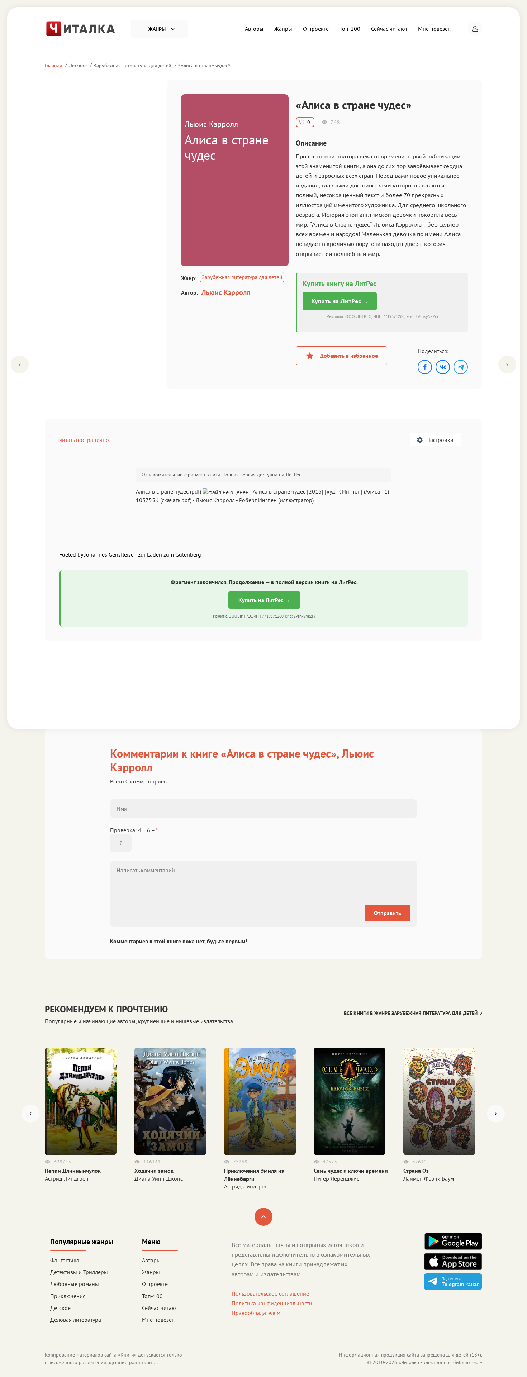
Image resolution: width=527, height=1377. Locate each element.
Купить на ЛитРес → (339, 301)
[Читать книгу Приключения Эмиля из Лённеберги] (260, 1101)
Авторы (254, 28)
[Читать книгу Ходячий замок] (170, 1101)
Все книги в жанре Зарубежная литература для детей (411, 1013)
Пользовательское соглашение (270, 1293)
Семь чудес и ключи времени (351, 1170)
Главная (53, 65)
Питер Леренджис (336, 1178)
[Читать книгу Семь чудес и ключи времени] (349, 1101)
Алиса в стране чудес (204, 65)
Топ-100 (350, 28)
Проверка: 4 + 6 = (134, 830)
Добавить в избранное (349, 355)
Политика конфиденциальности (272, 1303)
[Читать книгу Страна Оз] (439, 1101)
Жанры (283, 28)
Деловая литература (75, 1319)
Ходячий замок (154, 1170)
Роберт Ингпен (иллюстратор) (276, 500)
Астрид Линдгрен (67, 1178)
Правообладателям (256, 1312)
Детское (78, 65)
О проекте (316, 28)
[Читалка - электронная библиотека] (81, 28)
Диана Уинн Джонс (158, 1178)
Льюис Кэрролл (225, 292)
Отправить (387, 912)
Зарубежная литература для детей (132, 65)
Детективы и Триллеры (79, 1272)
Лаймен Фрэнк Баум (428, 1178)
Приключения (68, 1296)
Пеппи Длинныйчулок (73, 1170)
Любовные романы (74, 1283)
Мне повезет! (435, 28)
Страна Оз (416, 1170)
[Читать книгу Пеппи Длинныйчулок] (81, 1101)
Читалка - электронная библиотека (440, 1362)
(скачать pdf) (175, 500)
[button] (475, 29)
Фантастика (64, 1260)
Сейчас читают (389, 28)
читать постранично (84, 439)
